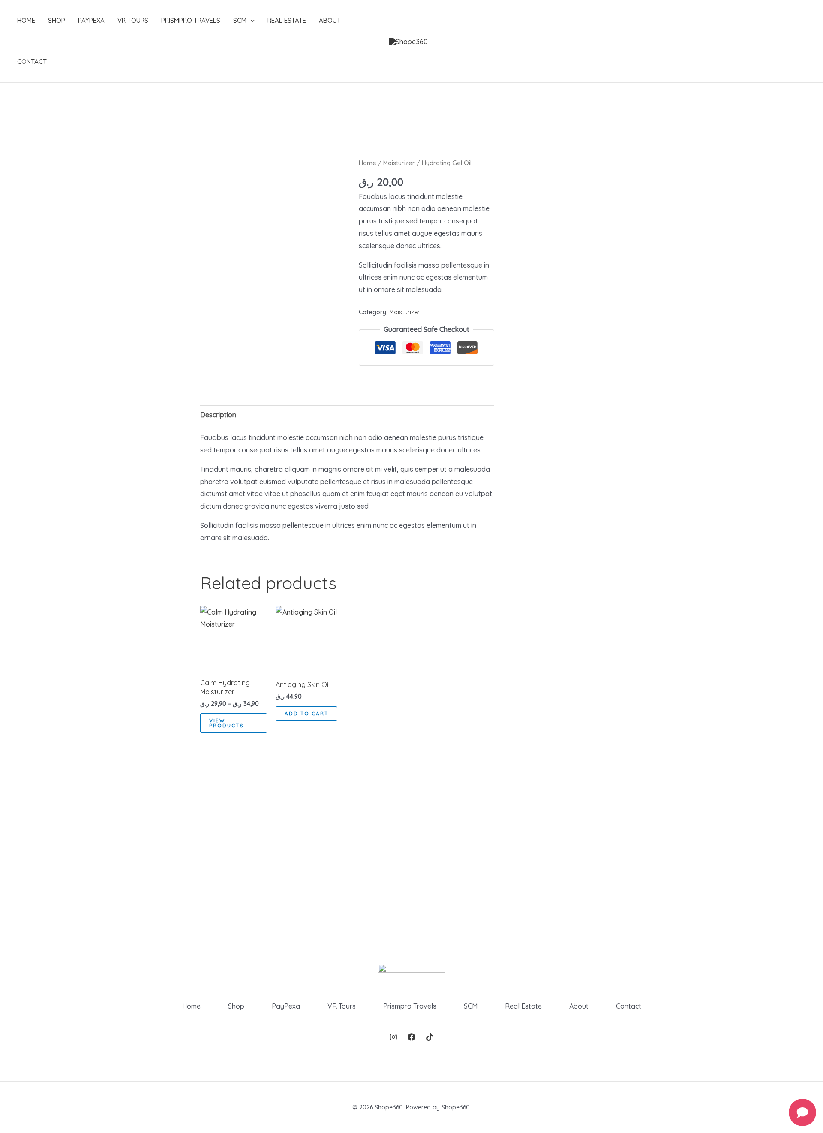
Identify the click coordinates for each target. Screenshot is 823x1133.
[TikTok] (429, 1037)
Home (26, 20)
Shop (56, 20)
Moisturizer (399, 163)
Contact (32, 61)
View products (226, 723)
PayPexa (91, 20)
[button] (250, 20)
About (330, 20)
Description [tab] (218, 414)
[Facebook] (411, 1037)
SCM (239, 20)
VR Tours (132, 20)
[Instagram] (393, 1037)
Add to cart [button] (306, 713)
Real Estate (286, 20)
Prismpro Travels (190, 20)
